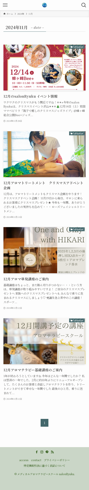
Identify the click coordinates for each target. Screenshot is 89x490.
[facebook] (37, 452)
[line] (47, 452)
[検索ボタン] (84, 5)
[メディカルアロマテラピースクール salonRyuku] (44, 5)
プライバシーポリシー (57, 460)
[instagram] (42, 452)
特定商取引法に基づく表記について (44, 466)
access (24, 460)
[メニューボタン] (5, 5)
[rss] (52, 452)
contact (36, 460)
